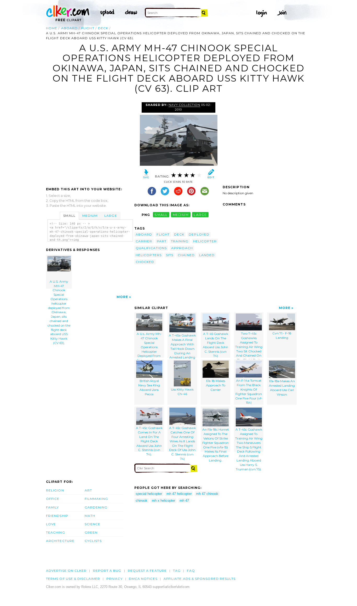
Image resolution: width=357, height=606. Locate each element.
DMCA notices (143, 579)
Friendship (57, 516)
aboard (69, 28)
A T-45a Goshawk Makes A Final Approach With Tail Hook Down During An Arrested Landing (182, 345)
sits (169, 255)
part (161, 241)
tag (177, 571)
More (122, 297)
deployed (199, 234)
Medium (89, 216)
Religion (55, 490)
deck (103, 28)
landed (207, 255)
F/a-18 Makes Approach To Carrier (215, 385)
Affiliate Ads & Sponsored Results (200, 579)
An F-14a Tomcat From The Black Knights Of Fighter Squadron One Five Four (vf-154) (248, 391)
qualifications (151, 248)
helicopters (149, 255)
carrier (144, 241)
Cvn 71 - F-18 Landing (281, 335)
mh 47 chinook (207, 494)
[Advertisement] (90, 141)
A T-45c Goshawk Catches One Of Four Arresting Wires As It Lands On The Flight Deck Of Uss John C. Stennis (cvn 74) (182, 438)
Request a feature (147, 571)
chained (186, 255)
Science (93, 524)
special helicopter (149, 494)
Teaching (55, 532)
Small (69, 216)
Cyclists (93, 541)
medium (181, 215)
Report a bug (107, 571)
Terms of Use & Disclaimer (73, 579)
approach (182, 248)
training (180, 241)
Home (51, 28)
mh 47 (184, 500)
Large (110, 216)
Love (51, 524)
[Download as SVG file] (146, 175)
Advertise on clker (66, 571)
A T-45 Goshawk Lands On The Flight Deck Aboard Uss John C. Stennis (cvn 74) (215, 344)
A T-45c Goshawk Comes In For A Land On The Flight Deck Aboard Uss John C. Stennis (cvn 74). (149, 438)
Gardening (96, 507)
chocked (145, 262)
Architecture (60, 541)
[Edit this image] (211, 175)
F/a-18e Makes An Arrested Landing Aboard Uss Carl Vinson (282, 387)
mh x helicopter (163, 500)
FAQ (191, 571)
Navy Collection (184, 105)
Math (90, 516)
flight (87, 28)
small (161, 215)
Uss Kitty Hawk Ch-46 (182, 391)
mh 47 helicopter (179, 494)
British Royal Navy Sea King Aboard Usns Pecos (149, 387)
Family (52, 507)
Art (88, 490)
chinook (141, 500)
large (200, 215)
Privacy (114, 579)
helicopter (205, 241)
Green (91, 532)
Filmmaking (96, 499)
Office (52, 499)
